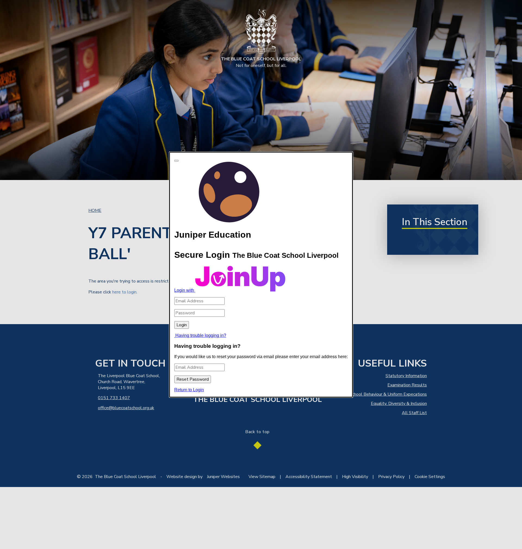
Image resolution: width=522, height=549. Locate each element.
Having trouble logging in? (200, 335)
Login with (184, 290)
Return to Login (189, 389)
